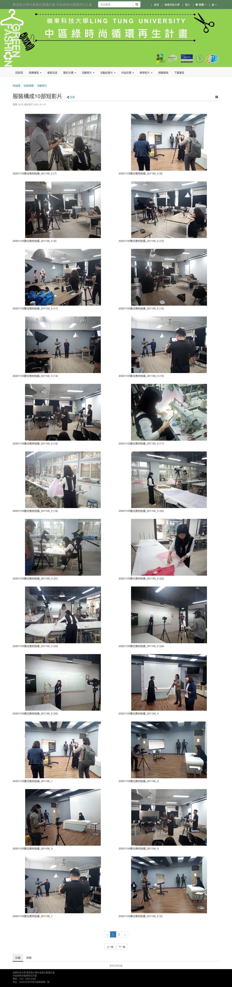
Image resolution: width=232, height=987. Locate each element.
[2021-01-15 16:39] (63, 817)
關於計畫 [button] (68, 72)
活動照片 (42, 85)
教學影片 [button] (145, 72)
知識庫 (16, 85)
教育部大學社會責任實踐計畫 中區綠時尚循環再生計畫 (52, 4)
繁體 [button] (201, 4)
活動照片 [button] (87, 72)
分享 (72, 97)
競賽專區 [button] (34, 72)
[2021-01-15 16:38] (63, 142)
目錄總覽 (29, 85)
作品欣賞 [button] (126, 72)
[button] (214, 4)
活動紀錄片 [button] (107, 72)
